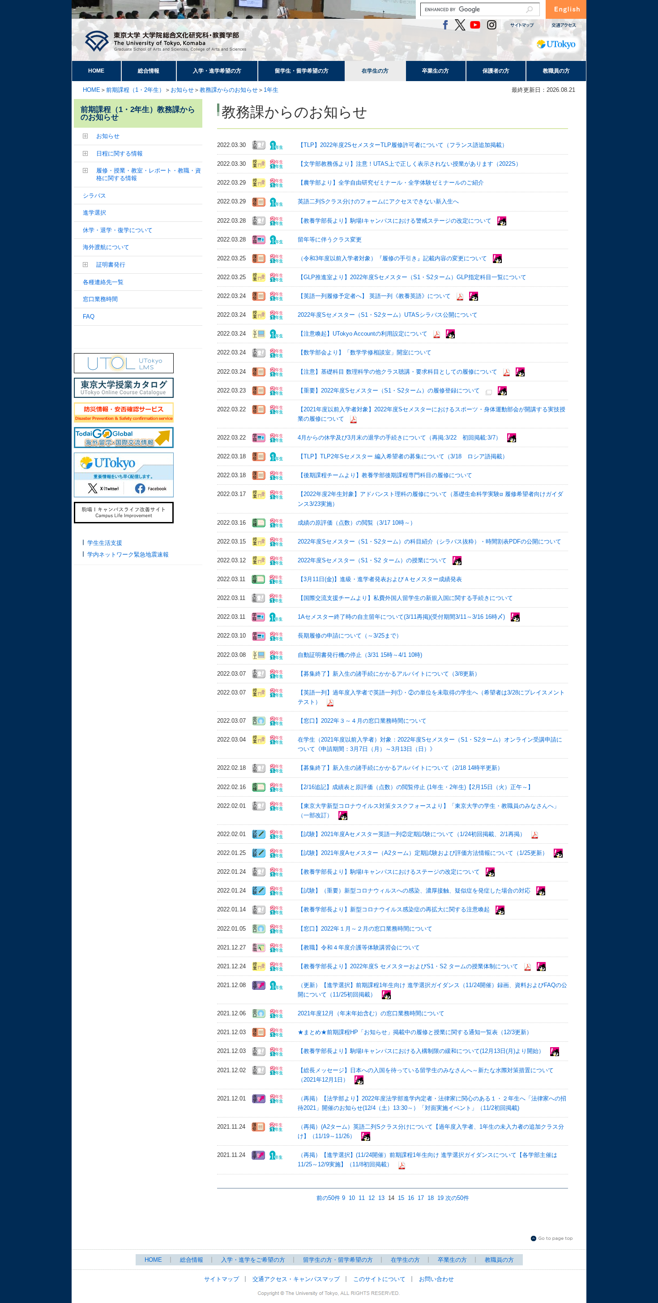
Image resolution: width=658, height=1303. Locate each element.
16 (411, 1198)
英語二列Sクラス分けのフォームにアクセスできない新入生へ (378, 201)
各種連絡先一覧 (103, 282)
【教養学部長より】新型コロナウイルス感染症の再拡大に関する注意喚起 (394, 909)
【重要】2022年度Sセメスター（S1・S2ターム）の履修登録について (389, 390)
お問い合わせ (436, 1279)
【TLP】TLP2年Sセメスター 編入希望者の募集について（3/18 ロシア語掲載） (403, 456)
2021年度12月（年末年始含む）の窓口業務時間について (371, 1013)
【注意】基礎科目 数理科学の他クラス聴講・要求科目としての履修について (397, 371)
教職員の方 (556, 71)
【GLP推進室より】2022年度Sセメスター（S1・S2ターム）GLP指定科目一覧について (412, 277)
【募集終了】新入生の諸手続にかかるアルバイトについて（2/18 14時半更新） (400, 767)
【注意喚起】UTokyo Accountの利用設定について (362, 333)
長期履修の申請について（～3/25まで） (350, 635)
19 (440, 1198)
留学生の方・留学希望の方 (338, 1259)
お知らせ (182, 89)
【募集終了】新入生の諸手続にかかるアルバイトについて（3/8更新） (389, 673)
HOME (96, 71)
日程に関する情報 (119, 153)
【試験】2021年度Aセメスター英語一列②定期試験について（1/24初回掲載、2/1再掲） (412, 834)
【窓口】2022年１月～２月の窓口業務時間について (365, 928)
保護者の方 (496, 71)
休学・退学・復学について (118, 230)
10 (352, 1198)
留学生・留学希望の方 (302, 71)
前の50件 (328, 1198)
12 (371, 1198)
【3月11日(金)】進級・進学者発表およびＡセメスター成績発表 (380, 579)
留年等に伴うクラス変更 (330, 239)
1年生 (271, 89)
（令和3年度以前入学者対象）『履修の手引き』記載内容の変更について (392, 258)
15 (401, 1198)
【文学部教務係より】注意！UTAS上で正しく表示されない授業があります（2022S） (409, 163)
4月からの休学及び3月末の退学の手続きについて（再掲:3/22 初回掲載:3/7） (399, 437)
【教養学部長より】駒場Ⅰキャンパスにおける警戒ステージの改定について (394, 220)
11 (362, 1198)
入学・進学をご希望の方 (253, 1259)
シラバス (94, 195)
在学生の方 (375, 71)
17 (421, 1198)
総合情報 (148, 71)
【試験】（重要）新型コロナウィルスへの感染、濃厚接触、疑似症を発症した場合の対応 (414, 890)
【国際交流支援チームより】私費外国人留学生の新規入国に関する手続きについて (405, 598)
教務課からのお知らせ (229, 89)
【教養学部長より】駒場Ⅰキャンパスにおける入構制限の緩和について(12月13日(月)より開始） (421, 1051)
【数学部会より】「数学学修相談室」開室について (365, 352)
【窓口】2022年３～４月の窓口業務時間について (362, 720)
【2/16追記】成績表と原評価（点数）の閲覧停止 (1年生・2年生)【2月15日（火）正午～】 (416, 787)
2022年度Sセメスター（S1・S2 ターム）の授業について (372, 560)
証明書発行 (110, 264)
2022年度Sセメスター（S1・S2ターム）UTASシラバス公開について (388, 314)
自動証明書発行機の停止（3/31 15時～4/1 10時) (360, 655)
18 (430, 1198)
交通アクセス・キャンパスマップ (296, 1279)
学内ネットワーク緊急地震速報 (128, 554)
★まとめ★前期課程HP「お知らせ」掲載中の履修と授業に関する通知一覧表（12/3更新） (415, 1032)
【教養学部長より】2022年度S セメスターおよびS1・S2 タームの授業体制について (408, 966)
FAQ (88, 316)
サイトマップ (221, 1279)
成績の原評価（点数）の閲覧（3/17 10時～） (357, 522)
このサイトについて (379, 1279)
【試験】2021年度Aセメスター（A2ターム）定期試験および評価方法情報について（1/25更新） (423, 853)
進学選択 (94, 212)
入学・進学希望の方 (217, 71)
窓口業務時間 (100, 299)
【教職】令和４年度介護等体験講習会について (359, 947)
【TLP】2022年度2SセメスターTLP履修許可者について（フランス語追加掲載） (403, 145)
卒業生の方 (435, 71)
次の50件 (457, 1198)
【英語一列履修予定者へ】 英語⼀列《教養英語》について (374, 296)
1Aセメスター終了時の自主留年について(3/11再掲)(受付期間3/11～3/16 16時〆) (401, 616)
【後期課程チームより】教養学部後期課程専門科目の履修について (385, 475)
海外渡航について (106, 247)
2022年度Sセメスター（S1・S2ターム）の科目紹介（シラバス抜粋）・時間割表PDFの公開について (429, 541)
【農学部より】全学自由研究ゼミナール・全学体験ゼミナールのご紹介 (391, 182)
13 (381, 1198)
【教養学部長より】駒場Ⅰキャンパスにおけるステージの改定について (389, 871)
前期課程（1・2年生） (135, 89)
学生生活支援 (104, 542)
